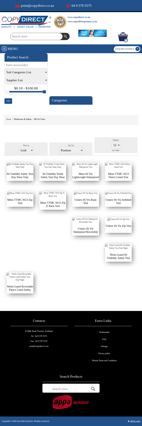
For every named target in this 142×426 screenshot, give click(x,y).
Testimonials (104, 332)
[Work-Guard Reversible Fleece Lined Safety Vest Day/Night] (20, 277)
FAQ (104, 339)
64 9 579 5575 (81, 5)
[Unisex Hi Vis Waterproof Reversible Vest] (85, 221)
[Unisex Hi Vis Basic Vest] (85, 193)
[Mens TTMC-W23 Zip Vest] (20, 193)
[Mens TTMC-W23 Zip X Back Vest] (52, 194)
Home (8, 119)
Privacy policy (104, 353)
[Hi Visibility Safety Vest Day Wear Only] (20, 166)
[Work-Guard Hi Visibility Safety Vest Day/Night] (118, 247)
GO (8, 101)
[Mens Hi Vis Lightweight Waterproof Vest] (85, 166)
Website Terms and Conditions (104, 360)
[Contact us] (92, 33)
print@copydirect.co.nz (37, 5)
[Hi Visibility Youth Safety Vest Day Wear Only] (52, 166)
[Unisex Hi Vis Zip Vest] (118, 219)
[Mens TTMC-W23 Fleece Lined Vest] (118, 166)
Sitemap (104, 346)
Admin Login (135, 421)
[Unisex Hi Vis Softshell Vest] (118, 193)
